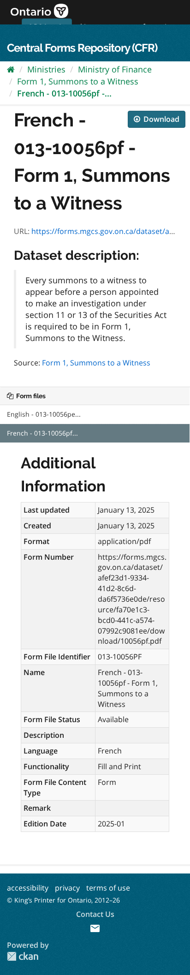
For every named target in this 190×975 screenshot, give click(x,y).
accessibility (27, 888)
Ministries (46, 69)
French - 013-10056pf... (42, 433)
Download (160, 119)
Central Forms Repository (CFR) (82, 47)
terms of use (108, 888)
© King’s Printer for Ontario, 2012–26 (63, 900)
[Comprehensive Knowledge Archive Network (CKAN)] (22, 956)
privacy (67, 888)
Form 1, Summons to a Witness (77, 81)
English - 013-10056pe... (44, 414)
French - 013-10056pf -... (64, 93)
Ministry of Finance (115, 69)
